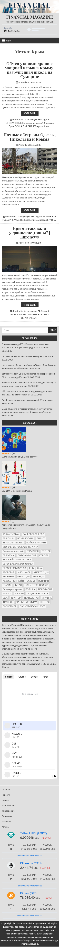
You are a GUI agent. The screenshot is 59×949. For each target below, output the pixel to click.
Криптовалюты (9, 805)
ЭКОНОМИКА (9, 606)
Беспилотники (17, 314)
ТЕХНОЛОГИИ (31, 598)
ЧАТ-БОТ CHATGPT (26, 602)
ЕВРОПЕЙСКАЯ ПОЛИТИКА (17, 559)
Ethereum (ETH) (31, 863)
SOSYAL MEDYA (11, 534)
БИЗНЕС (41, 538)
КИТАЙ (18, 585)
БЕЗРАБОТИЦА (25, 538)
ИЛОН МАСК (24, 572)
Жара (39, 568)
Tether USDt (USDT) (33, 833)
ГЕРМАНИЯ (33, 551)
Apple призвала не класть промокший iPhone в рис (27, 400)
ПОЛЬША (30, 589)
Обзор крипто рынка (12, 589)
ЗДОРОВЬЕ (9, 572)
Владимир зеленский (32, 123)
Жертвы (39, 126)
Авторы (5, 827)
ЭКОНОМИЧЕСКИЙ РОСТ (32, 606)
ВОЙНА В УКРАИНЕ (25, 126)
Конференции (30, 119)
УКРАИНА (51, 220)
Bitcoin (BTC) (29, 893)
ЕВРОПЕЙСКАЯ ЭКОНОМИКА (18, 564)
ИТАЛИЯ (7, 585)
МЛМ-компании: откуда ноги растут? (20, 457)
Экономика (7, 816)
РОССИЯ (19, 593)
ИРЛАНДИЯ (38, 576)
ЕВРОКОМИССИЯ (27, 555)
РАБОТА (7, 593)
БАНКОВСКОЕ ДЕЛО (33, 534)
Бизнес (5, 800)
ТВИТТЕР (16, 598)
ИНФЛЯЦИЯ (23, 576)
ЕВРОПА (43, 555)
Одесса (41, 220)
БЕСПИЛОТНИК (14, 123)
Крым (46, 126)
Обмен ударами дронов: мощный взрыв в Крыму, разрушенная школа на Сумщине (29, 70)
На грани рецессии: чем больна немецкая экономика (27, 356)
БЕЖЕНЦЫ (8, 538)
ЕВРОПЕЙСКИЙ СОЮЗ (14, 568)
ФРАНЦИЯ (8, 602)
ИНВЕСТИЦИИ (41, 572)
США (5, 598)
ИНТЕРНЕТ (8, 576)
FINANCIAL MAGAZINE (29, 17)
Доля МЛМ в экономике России (17, 491)
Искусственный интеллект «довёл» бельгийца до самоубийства (26, 527)
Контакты (6, 821)
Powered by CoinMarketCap (29, 855)
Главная (6, 789)
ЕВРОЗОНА (9, 555)
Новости (6, 795)
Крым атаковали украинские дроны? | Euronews (29, 232)
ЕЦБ (31, 568)
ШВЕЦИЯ (44, 602)
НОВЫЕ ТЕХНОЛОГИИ (36, 585)
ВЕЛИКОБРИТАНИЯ (13, 542)
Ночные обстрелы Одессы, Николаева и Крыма (29, 136)
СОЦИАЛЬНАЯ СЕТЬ (37, 593)
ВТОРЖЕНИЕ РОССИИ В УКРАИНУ (20, 547)
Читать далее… (31, 113)
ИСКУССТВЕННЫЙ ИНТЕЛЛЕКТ (19, 581)
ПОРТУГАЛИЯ (45, 589)
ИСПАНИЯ (43, 581)
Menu (8, 40)
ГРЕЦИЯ (46, 551)
